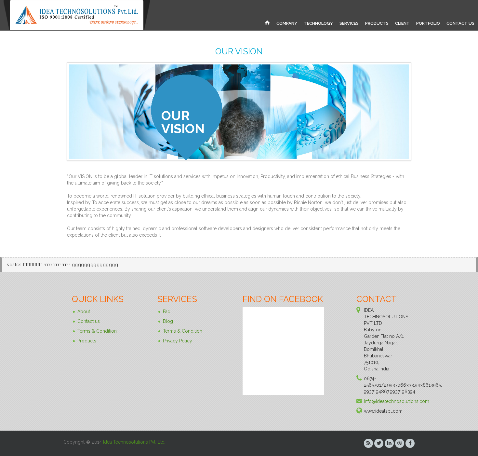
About (83, 311)
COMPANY (286, 23)
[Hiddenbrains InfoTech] (267, 22)
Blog (168, 321)
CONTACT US (460, 23)
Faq (166, 311)
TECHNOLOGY (318, 23)
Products (86, 340)
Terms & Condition (97, 331)
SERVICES (349, 23)
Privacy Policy (177, 340)
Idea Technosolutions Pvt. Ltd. (134, 442)
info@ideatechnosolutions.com (396, 401)
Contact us (88, 321)
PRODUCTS (377, 23)
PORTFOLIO (428, 23)
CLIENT (402, 23)
